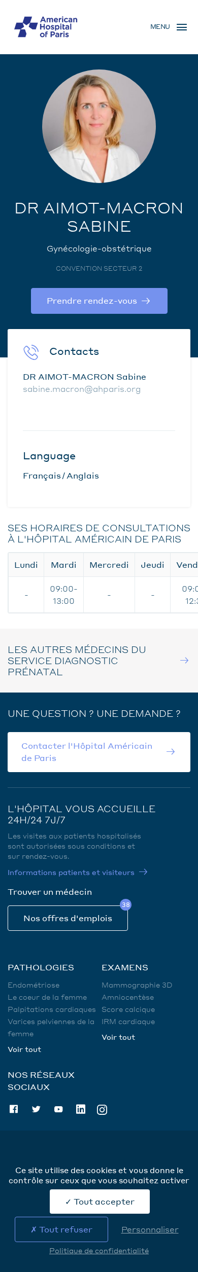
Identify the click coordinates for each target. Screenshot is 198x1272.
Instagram (102, 1109)
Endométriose (33, 984)
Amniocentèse (128, 996)
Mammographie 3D (137, 984)
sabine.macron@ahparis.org (82, 388)
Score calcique (128, 1008)
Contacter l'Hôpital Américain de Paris (86, 751)
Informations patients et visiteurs (71, 872)
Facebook (14, 1109)
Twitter (36, 1109)
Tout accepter (103, 1201)
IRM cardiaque (128, 1021)
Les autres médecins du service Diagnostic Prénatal (77, 660)
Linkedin (81, 1109)
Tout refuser (64, 1229)
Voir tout (24, 1048)
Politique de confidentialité (99, 1250)
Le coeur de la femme (47, 996)
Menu (160, 26)
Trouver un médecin (50, 891)
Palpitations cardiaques (52, 1008)
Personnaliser (150, 1229)
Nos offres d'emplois (67, 918)
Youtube (58, 1109)
